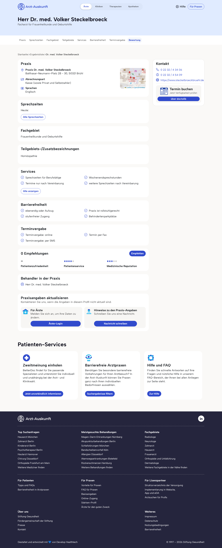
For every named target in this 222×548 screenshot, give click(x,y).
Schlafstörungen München (95, 445)
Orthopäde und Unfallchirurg (160, 458)
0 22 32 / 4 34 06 (171, 69)
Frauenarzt (150, 454)
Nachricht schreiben (115, 323)
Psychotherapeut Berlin (30, 450)
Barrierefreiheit (98, 40)
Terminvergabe (117, 40)
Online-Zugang (89, 498)
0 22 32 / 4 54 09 (171, 74)
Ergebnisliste (37, 54)
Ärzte (86, 6)
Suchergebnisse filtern (100, 393)
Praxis (22, 40)
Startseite (23, 54)
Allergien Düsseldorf (92, 454)
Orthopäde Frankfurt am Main (34, 463)
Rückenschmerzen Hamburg (96, 463)
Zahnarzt (149, 445)
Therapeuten (115, 6)
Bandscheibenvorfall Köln (94, 450)
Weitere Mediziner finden (31, 467)
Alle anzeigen (31, 191)
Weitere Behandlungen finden (97, 467)
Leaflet (128, 87)
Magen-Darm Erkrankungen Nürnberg (101, 437)
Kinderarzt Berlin (27, 445)
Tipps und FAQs (26, 485)
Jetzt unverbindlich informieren (43, 393)
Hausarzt (149, 450)
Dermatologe (152, 463)
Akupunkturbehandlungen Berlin (98, 441)
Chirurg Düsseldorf (28, 458)
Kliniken (99, 6)
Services (81, 40)
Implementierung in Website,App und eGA (160, 491)
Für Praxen (196, 6)
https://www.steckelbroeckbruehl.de (182, 80)
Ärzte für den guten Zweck (95, 507)
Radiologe (150, 437)
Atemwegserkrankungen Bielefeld (99, 458)
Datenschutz (151, 520)
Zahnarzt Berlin (26, 441)
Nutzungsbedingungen (157, 525)
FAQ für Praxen (89, 489)
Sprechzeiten (36, 40)
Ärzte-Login (56, 323)
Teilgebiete (68, 40)
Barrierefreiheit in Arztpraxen (33, 489)
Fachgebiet (53, 40)
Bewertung (134, 40)
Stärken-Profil (88, 502)
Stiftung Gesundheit (28, 516)
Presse (21, 525)
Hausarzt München (28, 437)
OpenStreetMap (139, 87)
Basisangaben (88, 494)
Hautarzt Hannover (28, 454)
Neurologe (150, 441)
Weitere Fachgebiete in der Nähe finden (166, 467)
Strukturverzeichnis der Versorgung (164, 485)
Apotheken (133, 6)
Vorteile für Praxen (91, 485)
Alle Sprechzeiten (33, 117)
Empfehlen (137, 253)
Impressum (151, 516)
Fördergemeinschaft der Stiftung (35, 520)
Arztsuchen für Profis (156, 497)
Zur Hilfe (154, 393)
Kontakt (22, 529)
